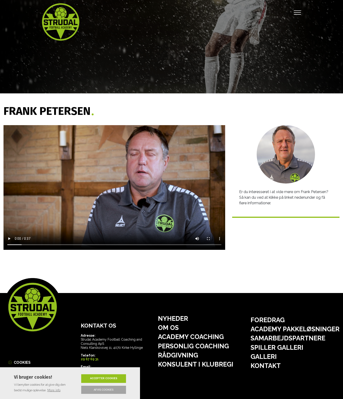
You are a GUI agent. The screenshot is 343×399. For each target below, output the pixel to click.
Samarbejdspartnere (288, 338)
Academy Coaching (191, 337)
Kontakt (266, 366)
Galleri (264, 356)
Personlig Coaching (193, 346)
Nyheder (173, 318)
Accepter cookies (103, 378)
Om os (168, 328)
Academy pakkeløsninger (295, 329)
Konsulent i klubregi (195, 364)
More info (53, 390)
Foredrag (268, 320)
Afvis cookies (103, 389)
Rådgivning (178, 355)
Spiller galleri (277, 347)
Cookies (22, 362)
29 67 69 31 (90, 359)
